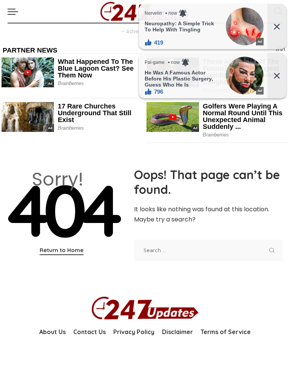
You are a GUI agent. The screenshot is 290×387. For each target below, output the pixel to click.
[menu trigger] (15, 11)
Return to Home (61, 250)
